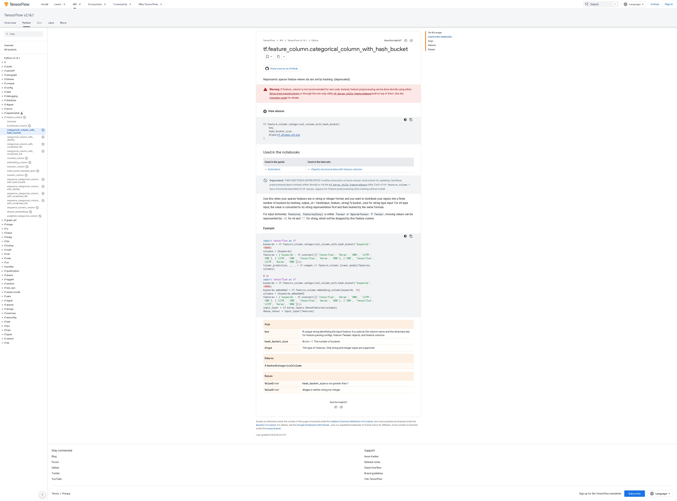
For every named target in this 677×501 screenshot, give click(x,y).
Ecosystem (95, 4)
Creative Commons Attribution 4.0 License (351, 421)
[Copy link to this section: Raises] (276, 376)
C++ (39, 22)
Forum (55, 462)
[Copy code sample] (411, 119)
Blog (54, 456)
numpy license (273, 428)
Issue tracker (371, 456)
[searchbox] (23, 34)
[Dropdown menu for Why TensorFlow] (162, 4)
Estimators (274, 169)
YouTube (57, 479)
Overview (10, 22)
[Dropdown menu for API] (81, 4)
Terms (55, 493)
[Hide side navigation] (42, 494)
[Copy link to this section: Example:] (278, 228)
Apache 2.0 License (266, 425)
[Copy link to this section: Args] (273, 324)
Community (120, 4)
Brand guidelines (373, 473)
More (63, 22)
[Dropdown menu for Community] (131, 4)
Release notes (372, 462)
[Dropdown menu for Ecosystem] (106, 4)
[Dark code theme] (405, 119)
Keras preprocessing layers (285, 93)
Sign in (669, 4)
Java (51, 22)
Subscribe (635, 493)
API (75, 4)
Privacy (66, 493)
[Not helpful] (411, 40)
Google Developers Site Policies (313, 425)
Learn (57, 4)
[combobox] (600, 4)
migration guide (278, 97)
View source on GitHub (284, 68)
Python (26, 22)
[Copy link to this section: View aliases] (287, 111)
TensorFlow (269, 40)
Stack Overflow (372, 467)
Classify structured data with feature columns (336, 169)
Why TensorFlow (148, 4)
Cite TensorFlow (373, 479)
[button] (23, 62)
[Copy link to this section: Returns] (277, 358)
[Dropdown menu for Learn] (65, 4)
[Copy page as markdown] (278, 57)
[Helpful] (405, 40)
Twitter (56, 473)
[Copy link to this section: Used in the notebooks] (303, 152)
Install (44, 4)
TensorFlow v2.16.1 (19, 15)
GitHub (655, 4)
